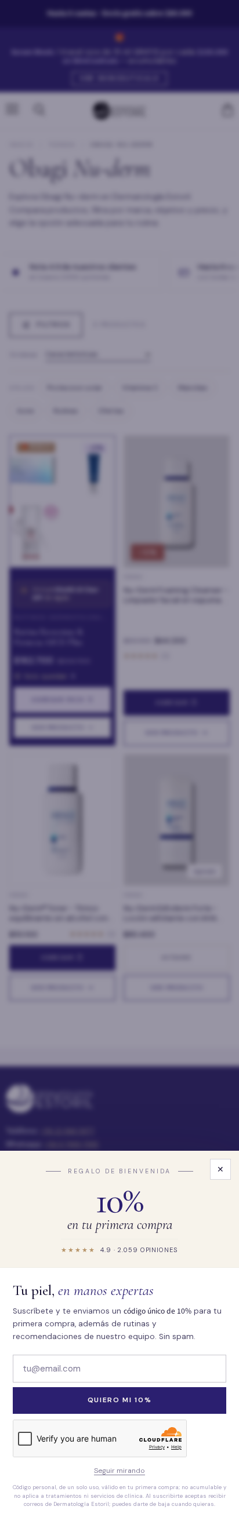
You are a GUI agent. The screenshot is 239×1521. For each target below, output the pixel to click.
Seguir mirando (119, 1471)
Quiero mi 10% (120, 1400)
